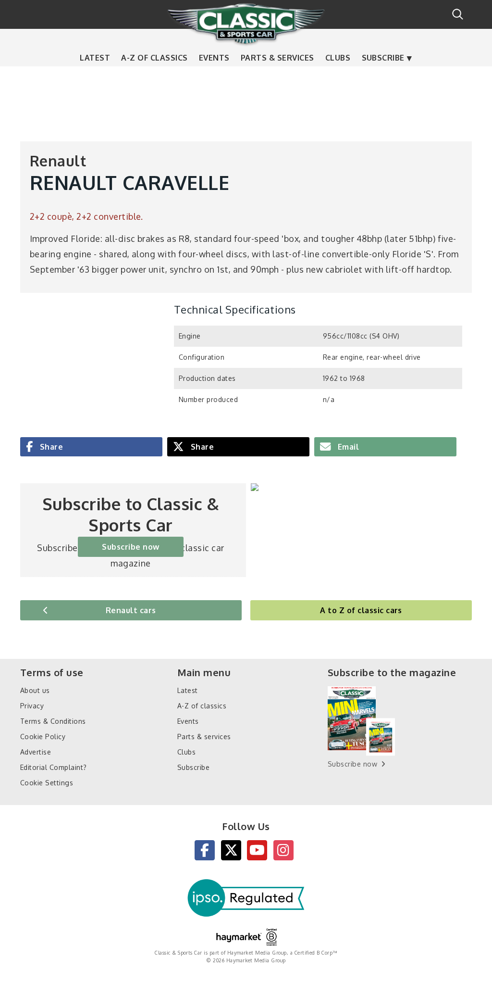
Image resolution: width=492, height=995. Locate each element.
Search (457, 14)
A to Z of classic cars (361, 610)
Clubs (337, 58)
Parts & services (277, 58)
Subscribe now (130, 547)
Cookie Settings (46, 783)
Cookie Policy (42, 736)
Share (50, 447)
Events (214, 58)
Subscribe (383, 58)
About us (35, 690)
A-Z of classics (154, 58)
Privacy (32, 706)
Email (347, 447)
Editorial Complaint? (53, 767)
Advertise (35, 752)
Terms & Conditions (53, 721)
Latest (95, 58)
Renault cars (131, 610)
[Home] (246, 23)
